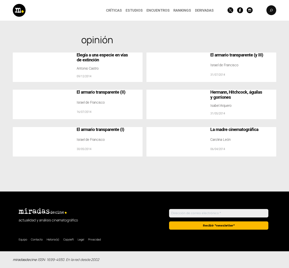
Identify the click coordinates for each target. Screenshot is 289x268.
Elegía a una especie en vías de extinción (102, 57)
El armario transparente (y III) (236, 54)
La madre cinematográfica (234, 129)
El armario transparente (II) (101, 92)
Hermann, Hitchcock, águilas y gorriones (236, 94)
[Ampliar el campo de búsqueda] (271, 10)
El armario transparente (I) (100, 129)
